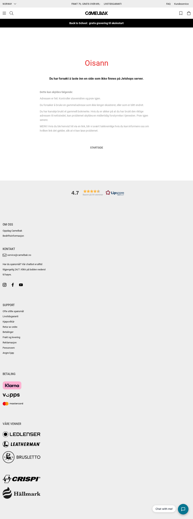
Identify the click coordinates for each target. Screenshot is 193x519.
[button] (96, 192)
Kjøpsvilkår (8, 321)
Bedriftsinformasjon (13, 235)
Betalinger (8, 331)
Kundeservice (181, 3)
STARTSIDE (96, 147)
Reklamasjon (10, 342)
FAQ (168, 3)
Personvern (9, 347)
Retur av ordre (10, 326)
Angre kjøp (8, 352)
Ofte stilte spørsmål (13, 311)
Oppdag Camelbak (12, 230)
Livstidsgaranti (10, 316)
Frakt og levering (11, 337)
